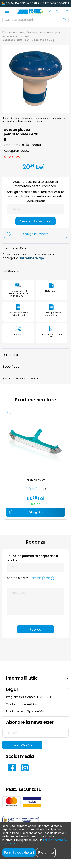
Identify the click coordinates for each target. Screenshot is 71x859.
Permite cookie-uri (19, 852)
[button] (50, 11)
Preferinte (46, 852)
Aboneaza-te (22, 745)
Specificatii (11, 366)
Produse (32, 32)
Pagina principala (13, 32)
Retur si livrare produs (20, 378)
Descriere (10, 354)
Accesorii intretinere (15, 36)
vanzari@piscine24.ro (31, 711)
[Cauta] (64, 20)
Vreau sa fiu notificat (36, 221)
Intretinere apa (49, 32)
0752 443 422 (29, 704)
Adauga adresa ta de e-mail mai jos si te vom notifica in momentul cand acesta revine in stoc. (35, 196)
